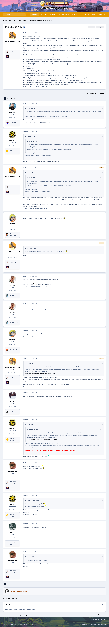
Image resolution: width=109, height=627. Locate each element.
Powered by (98, 624)
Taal (5, 624)
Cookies (26, 624)
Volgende (12, 98)
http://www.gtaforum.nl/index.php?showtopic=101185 (40, 373)
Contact (20, 624)
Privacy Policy (12, 624)
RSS (32, 624)
